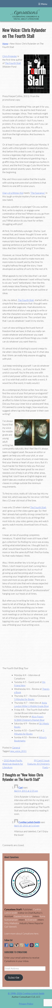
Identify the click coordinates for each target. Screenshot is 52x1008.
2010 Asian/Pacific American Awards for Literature (12, 764)
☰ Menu (42, 3)
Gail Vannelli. (10, 926)
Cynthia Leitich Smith (29, 822)
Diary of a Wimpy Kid (12, 193)
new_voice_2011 (18, 751)
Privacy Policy (26, 1003)
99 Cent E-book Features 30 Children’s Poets (38, 764)
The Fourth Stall (13, 63)
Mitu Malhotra (11, 923)
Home (5, 43)
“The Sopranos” (37, 193)
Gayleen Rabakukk (23, 916)
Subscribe (13, 977)
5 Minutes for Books (24, 699)
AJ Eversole (31, 919)
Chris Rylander (9, 56)
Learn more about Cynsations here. (21, 933)
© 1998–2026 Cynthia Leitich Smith (26, 993)
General (16, 747)
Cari (21, 787)
